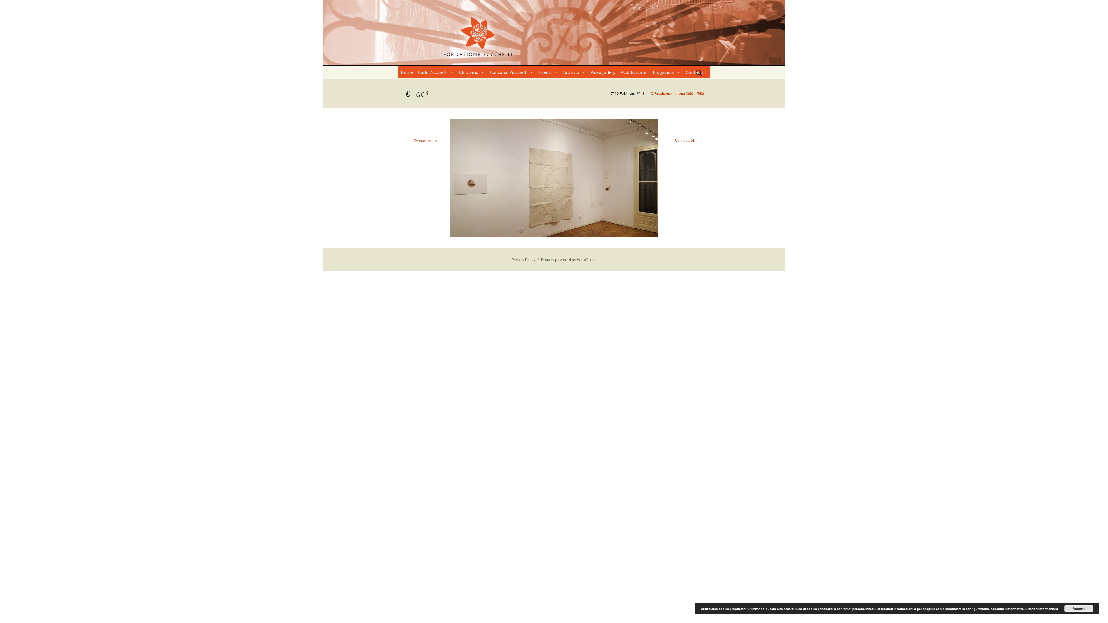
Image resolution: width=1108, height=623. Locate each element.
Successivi (689, 141)
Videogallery (603, 72)
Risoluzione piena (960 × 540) (679, 93)
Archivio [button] (571, 72)
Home (407, 72)
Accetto (1079, 608)
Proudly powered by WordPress (568, 259)
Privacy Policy (524, 259)
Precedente (420, 141)
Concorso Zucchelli (508, 72)
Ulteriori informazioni (1041, 609)
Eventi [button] (545, 72)
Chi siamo (468, 72)
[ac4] (554, 177)
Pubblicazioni (633, 72)
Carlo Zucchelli (433, 72)
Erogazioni (663, 72)
